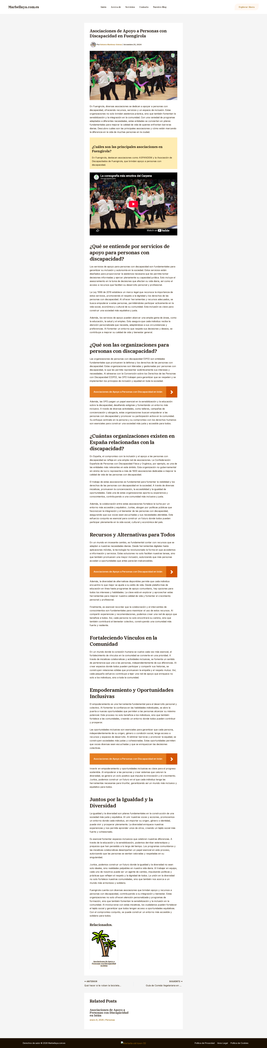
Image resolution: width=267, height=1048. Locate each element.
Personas (110, 1020)
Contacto (144, 7)
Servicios (130, 7)
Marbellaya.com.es (23, 7)
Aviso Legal (222, 1043)
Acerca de (116, 7)
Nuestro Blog (159, 7)
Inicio (103, 7)
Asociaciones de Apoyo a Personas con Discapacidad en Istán (109, 1012)
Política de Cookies (239, 1043)
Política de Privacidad (205, 1043)
